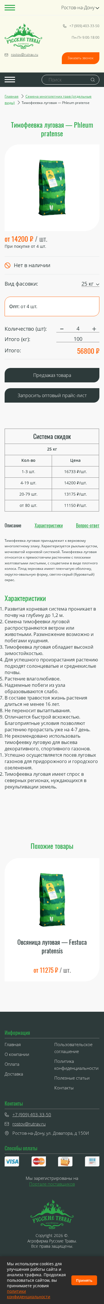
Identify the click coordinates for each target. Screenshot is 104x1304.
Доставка (14, 1074)
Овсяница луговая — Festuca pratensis (52, 946)
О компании (17, 1054)
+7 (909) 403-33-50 (84, 26)
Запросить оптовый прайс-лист (52, 395)
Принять (84, 1280)
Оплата (12, 1064)
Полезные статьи (72, 1078)
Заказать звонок (81, 57)
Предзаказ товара (52, 375)
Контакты (64, 1088)
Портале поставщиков (52, 1184)
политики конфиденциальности (28, 1293)
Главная (11, 96)
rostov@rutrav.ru (24, 54)
